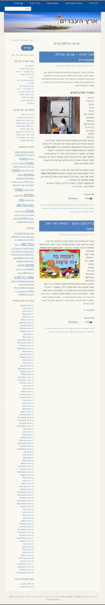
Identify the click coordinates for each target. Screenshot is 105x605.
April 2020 (26, 408)
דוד (13, 163)
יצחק (23, 185)
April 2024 (27, 351)
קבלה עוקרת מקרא (26, 86)
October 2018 (25, 446)
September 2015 (24, 503)
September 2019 (24, 426)
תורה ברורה (25, 215)
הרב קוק (19, 251)
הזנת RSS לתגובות (26, 586)
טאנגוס (26, 261)
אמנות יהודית (24, 236)
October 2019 (25, 423)
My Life (80, 596)
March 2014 (26, 555)
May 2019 (27, 434)
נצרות (31, 273)
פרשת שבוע (73, 332)
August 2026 (25, 305)
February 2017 (25, 486)
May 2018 (27, 457)
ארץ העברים (79, 21)
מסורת (21, 195)
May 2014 (26, 549)
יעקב (27, 185)
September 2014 (24, 538)
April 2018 (27, 460)
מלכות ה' (48, 328)
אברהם (72, 205)
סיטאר (20, 273)
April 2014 (27, 552)
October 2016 (25, 498)
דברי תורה (35, 3)
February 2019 (25, 440)
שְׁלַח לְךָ (27, 47)
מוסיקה (69, 208)
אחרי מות (30, 233)
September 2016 (24, 500)
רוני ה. (31, 137)
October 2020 (25, 394)
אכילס (60, 205)
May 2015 (27, 515)
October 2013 (25, 569)
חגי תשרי (72, 328)
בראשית (22, 163)
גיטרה (26, 248)
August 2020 (25, 397)
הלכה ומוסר (22, 166)
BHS (32, 152)
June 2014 (26, 546)
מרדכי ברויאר (29, 200)
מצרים (16, 195)
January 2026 (25, 325)
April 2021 (27, 388)
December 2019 (24, 417)
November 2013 (24, 566)
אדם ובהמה (19, 151)
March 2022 (26, 374)
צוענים (21, 284)
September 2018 (24, 449)
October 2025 (25, 328)
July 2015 (27, 509)
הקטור (92, 208)
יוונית (73, 66)
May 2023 (27, 360)
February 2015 (25, 523)
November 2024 (24, 342)
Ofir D (28, 126)
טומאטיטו (19, 261)
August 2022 (25, 371)
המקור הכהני (25, 170)
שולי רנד (18, 291)
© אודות (18, 3)
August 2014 (25, 541)
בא (15, 240)
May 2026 (27, 314)
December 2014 (24, 529)
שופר (58, 332)
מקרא (68, 66)
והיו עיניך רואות (26, 257)
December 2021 (24, 377)
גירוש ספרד (19, 248)
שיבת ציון (52, 332)
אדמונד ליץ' (30, 155)
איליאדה (66, 205)
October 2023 (25, 357)
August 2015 (25, 506)
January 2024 (25, 354)
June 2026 (26, 311)
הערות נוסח (52, 3)
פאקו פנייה (21, 281)
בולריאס (31, 159)
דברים (17, 163)
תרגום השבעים (23, 221)
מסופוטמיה (90, 332)
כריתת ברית (77, 208)
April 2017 (27, 480)
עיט (48, 208)
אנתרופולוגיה (20, 155)
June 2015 (26, 512)
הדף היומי (30, 167)
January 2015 (25, 526)
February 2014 (25, 558)
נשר (65, 208)
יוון (82, 208)
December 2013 (23, 564)
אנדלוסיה (15, 236)
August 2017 (25, 475)
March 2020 (26, 411)
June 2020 (26, 403)
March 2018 (26, 463)
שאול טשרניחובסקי (82, 212)
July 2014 (27, 543)
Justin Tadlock (66, 596)
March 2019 (26, 437)
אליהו (32, 237)
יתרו (19, 185)
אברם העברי (29, 120)
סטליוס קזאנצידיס (56, 208)
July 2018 (27, 452)
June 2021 (27, 386)
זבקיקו (86, 208)
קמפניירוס (30, 287)
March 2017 (26, 483)
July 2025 (27, 334)
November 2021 (24, 380)
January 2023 (25, 365)
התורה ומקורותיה (73, 3)
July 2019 (27, 429)
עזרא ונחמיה (81, 332)
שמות (32, 215)
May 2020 (26, 406)
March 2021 (26, 391)
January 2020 (25, 414)
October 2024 (25, 345)
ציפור (44, 208)
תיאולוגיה (24, 218)
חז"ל (66, 328)
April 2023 (27, 363)
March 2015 (26, 521)
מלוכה (54, 328)
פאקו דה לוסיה (24, 277)
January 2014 (25, 561)
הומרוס (42, 205)
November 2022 (24, 368)
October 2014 (25, 535)
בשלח (32, 248)
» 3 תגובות (61, 66)
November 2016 (24, 495)
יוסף (19, 182)
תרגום (73, 212)
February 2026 (25, 322)
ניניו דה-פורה (21, 269)
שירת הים (30, 294)
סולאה (25, 272)
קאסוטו (22, 211)
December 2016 (24, 492)
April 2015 (27, 518)
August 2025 (25, 331)
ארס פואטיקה (21, 240)
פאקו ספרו (30, 281)
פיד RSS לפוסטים (27, 584)
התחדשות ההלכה (17, 254)
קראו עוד (76, 186)
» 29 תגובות (66, 234)
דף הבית (93, 3)
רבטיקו (91, 212)
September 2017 (24, 472)
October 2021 (25, 383)
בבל (77, 328)
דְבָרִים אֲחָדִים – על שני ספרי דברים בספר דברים (25, 74)
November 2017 (24, 466)
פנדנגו (13, 281)
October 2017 (25, 469)
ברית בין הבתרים (51, 205)
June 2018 (26, 454)
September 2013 (24, 572)
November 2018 (24, 443)
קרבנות (17, 211)
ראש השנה (64, 332)
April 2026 (26, 317)
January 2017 (25, 489)
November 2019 (24, 420)
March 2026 (26, 319)
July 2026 (27, 308)
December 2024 (24, 340)
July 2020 (27, 400)
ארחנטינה (30, 239)
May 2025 (27, 337)
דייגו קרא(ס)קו (28, 251)
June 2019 (27, 431)
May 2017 (27, 477)
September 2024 (24, 348)
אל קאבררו (20, 233)
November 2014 (24, 532)
